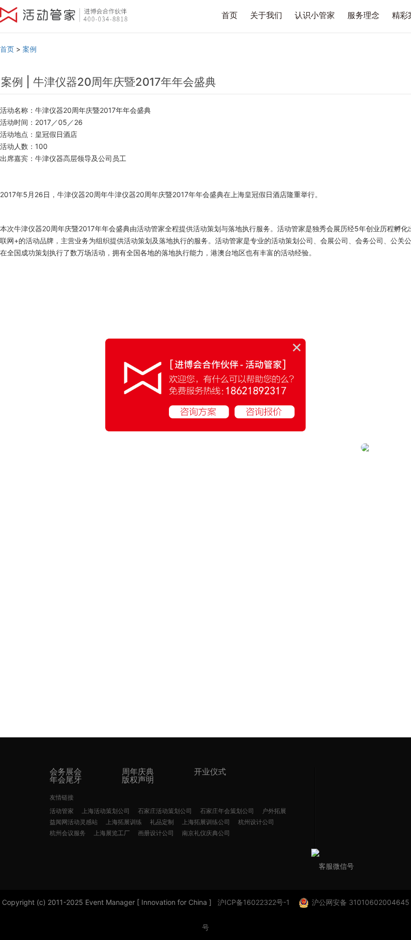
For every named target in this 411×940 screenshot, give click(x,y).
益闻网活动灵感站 (74, 822)
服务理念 (363, 15)
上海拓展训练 (124, 822)
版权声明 (138, 779)
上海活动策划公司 (106, 811)
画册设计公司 (156, 833)
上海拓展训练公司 (206, 822)
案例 (30, 49)
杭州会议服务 (68, 833)
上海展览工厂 (112, 833)
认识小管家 (315, 15)
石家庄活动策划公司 (165, 811)
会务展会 (66, 771)
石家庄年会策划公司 (227, 811)
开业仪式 (210, 771)
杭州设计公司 (256, 822)
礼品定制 (162, 822)
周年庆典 (138, 771)
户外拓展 (274, 811)
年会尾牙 (66, 779)
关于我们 (266, 15)
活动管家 (62, 811)
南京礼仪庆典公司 (206, 833)
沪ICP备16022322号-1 (254, 902)
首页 (230, 15)
